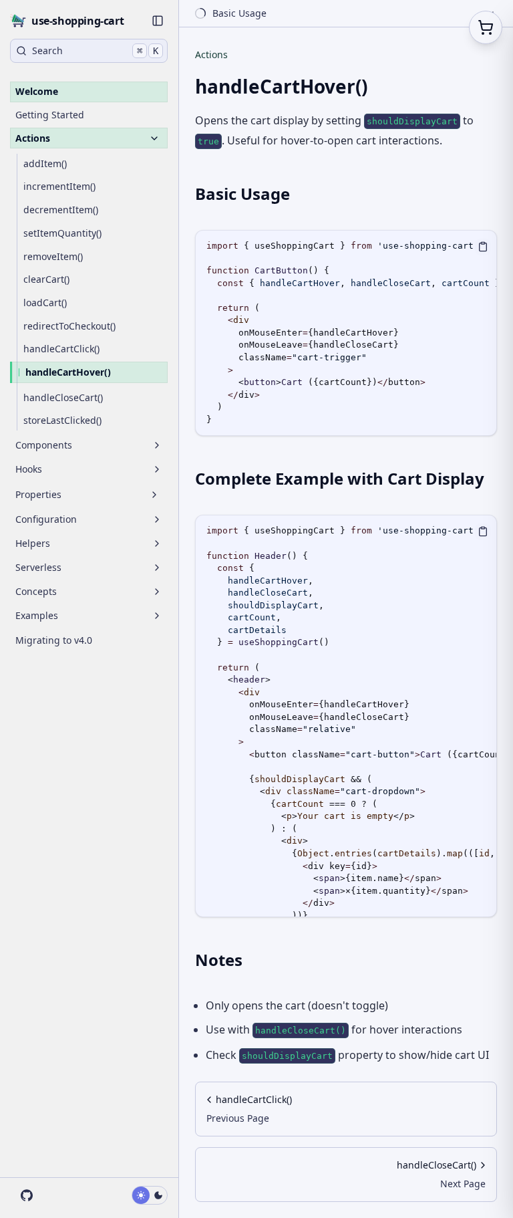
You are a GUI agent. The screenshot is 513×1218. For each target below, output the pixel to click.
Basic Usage (242, 193)
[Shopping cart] (485, 27)
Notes (218, 960)
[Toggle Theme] (150, 1195)
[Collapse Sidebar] (158, 21)
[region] (346, 333)
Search (95, 50)
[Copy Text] (483, 247)
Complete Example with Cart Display (339, 478)
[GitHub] (25, 1195)
